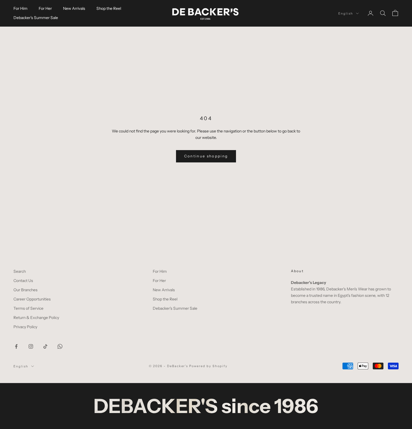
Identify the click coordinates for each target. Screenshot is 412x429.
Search (19, 271)
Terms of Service (28, 308)
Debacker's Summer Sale (35, 17)
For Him (20, 8)
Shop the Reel (108, 8)
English (345, 13)
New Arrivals (74, 8)
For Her (45, 8)
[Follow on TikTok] (45, 346)
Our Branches (25, 289)
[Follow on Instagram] (31, 346)
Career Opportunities (32, 299)
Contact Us (23, 280)
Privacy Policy (25, 326)
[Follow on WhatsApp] (60, 346)
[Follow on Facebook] (16, 346)
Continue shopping (206, 156)
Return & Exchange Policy (36, 317)
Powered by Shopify (208, 366)
